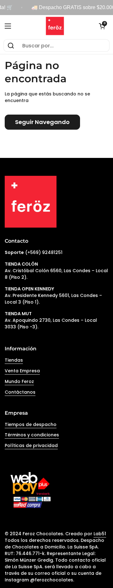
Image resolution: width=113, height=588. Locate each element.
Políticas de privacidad (31, 445)
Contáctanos (20, 392)
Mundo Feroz (19, 381)
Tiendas (14, 360)
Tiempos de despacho (30, 424)
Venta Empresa (22, 371)
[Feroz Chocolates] (55, 26)
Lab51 (100, 534)
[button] (102, 26)
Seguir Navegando (42, 122)
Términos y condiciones (32, 435)
